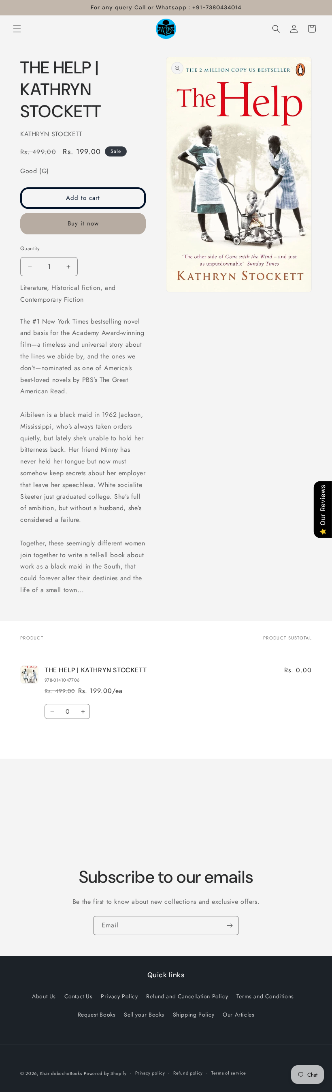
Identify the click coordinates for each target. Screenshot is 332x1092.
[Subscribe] (229, 925)
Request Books (97, 1014)
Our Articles (238, 1014)
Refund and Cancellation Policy (187, 996)
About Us (44, 996)
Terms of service (228, 1073)
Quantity (30, 248)
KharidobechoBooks (61, 1073)
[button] (17, 29)
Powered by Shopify (105, 1073)
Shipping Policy (194, 1014)
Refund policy (188, 1073)
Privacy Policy (119, 996)
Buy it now (83, 223)
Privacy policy (150, 1073)
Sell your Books (144, 1014)
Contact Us (78, 996)
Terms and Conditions (265, 996)
